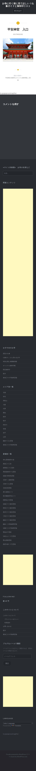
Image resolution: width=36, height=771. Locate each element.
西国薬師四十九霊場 (9, 472)
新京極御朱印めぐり (9, 496)
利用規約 (7, 622)
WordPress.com (22, 756)
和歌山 (5, 400)
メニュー (19, 10)
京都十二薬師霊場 (8, 480)
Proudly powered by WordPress (16, 754)
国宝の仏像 (6, 353)
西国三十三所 (7, 464)
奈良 (4, 396)
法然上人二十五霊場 (9, 536)
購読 (7, 663)
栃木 (4, 373)
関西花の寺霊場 (8, 500)
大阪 (4, 404)
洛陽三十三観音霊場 (9, 504)
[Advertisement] (18, 262)
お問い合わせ (7, 626)
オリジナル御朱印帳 (9, 365)
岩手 (4, 433)
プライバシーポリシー (11, 619)
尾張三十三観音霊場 (9, 508)
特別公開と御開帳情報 (10, 361)
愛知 (4, 412)
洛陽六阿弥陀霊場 (8, 476)
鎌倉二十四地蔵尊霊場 (10, 524)
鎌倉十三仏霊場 (8, 441)
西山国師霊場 (7, 540)
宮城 (4, 429)
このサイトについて (9, 615)
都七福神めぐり (8, 492)
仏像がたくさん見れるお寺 (11, 357)
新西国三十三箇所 (8, 468)
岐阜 (4, 416)
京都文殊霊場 (7, 488)
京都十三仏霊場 (8, 484)
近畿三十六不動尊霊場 (10, 528)
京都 (4, 392)
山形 (4, 437)
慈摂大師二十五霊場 (9, 544)
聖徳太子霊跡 (7, 532)
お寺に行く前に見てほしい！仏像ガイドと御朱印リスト (18, 4)
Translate (18, 725)
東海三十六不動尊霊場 (10, 377)
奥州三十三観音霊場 (9, 512)
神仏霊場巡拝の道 (8, 459)
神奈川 (5, 425)
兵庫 (4, 408)
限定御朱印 (6, 369)
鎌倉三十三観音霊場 (9, 520)
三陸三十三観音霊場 (9, 516)
